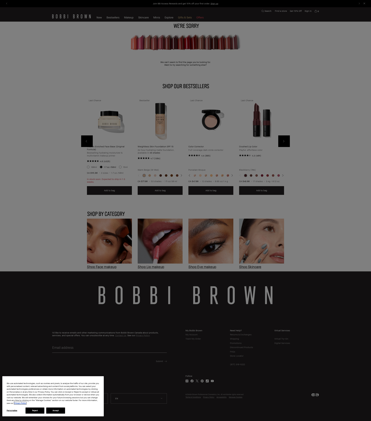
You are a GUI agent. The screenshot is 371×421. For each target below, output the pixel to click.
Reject (35, 410)
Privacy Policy (20, 403)
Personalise (12, 410)
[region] (53, 396)
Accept (56, 410)
